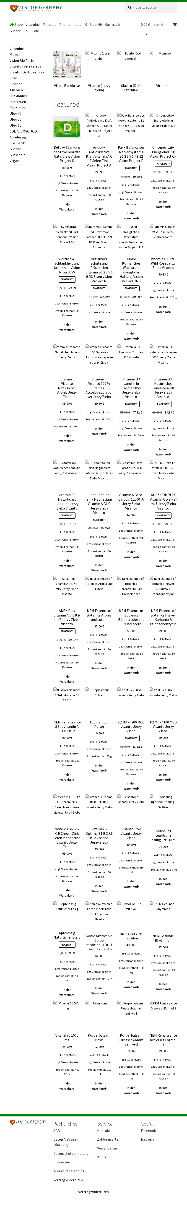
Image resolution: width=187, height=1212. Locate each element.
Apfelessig (18, 137)
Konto (102, 1157)
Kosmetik (112, 24)
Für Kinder (18, 107)
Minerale (49, 24)
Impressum (62, 1162)
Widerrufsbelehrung (69, 1171)
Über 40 (81, 24)
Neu (26, 31)
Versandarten (107, 1148)
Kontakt (103, 1130)
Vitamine (33, 24)
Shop (19, 24)
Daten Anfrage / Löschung (65, 1142)
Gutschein (17, 155)
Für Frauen (18, 101)
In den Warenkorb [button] (67, 207)
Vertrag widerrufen (68, 1180)
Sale (35, 31)
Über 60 (96, 24)
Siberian (16, 84)
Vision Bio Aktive (22, 60)
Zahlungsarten (108, 1139)
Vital (13, 78)
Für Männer (18, 96)
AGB (56, 1130)
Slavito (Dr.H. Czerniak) (27, 72)
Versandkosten (70, 183)
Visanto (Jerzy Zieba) (26, 66)
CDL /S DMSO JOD (23, 131)
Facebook (148, 1130)
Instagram (149, 1139)
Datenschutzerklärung (71, 1153)
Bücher (15, 31)
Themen (66, 24)
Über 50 (15, 119)
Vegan (14, 160)
